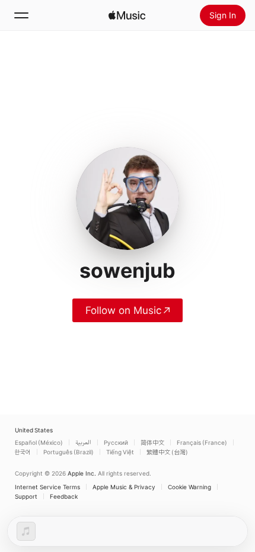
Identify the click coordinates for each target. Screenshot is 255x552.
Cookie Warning (189, 487)
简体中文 (152, 442)
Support (26, 496)
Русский (116, 442)
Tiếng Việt (120, 452)
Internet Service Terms (47, 487)
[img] (127, 15)
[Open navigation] (21, 15)
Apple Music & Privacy (124, 487)
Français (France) (202, 442)
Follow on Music (123, 310)
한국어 (23, 452)
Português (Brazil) (68, 452)
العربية (83, 442)
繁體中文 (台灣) (167, 452)
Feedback (64, 496)
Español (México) (39, 442)
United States (34, 430)
